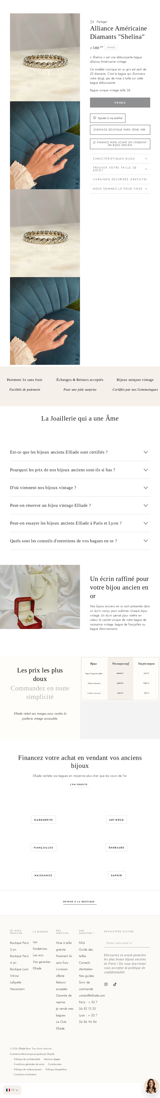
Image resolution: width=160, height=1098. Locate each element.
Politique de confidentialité (27, 1059)
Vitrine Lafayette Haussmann (17, 982)
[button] (12, 1090)
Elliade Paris (25, 1048)
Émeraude (117, 847)
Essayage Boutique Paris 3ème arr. (120, 130)
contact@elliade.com (92, 995)
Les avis (38, 955)
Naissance (43, 875)
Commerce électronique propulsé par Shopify (32, 1054)
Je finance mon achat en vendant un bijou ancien (120, 144)
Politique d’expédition (56, 1069)
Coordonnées (55, 1064)
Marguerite (43, 820)
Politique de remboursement (28, 1069)
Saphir (116, 875)
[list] (80, 388)
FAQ (82, 943)
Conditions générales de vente (29, 1064)
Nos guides (86, 976)
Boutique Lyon (19, 969)
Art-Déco (116, 820)
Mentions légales (52, 1059)
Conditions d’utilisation (25, 1074)
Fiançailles (43, 847)
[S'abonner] (149, 942)
